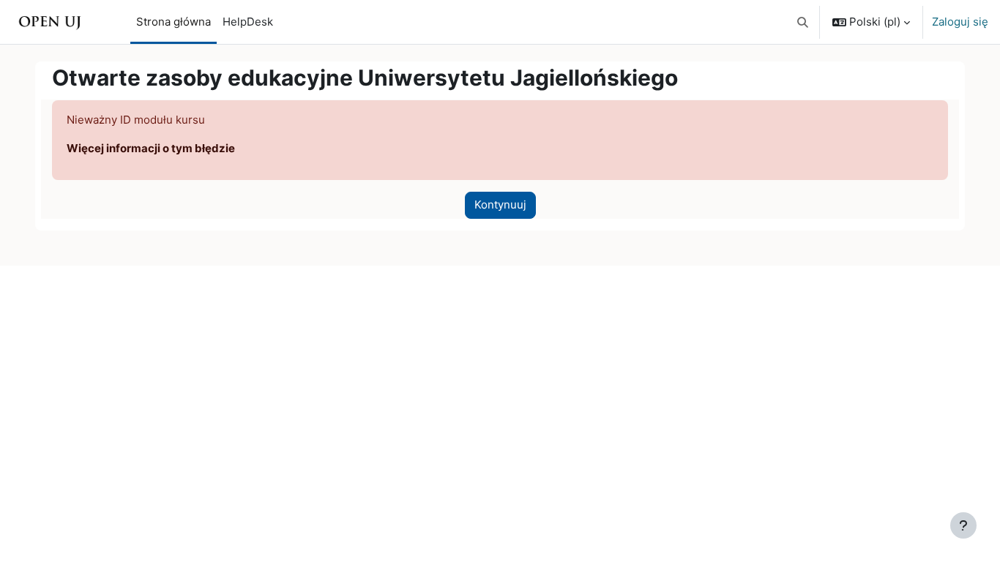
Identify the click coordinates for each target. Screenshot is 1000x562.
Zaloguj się (960, 22)
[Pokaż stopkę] (963, 525)
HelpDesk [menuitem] (248, 22)
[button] (803, 22)
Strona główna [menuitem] (173, 22)
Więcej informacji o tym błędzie (151, 148)
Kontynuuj (500, 204)
